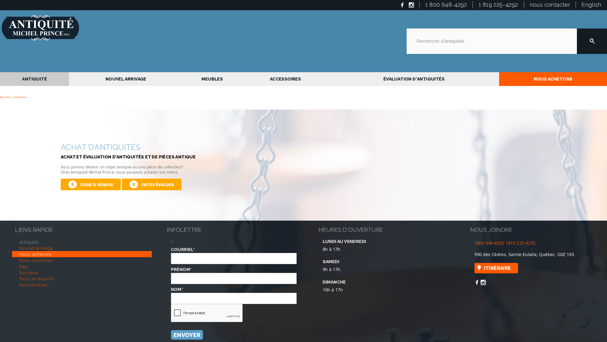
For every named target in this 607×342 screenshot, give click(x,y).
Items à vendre (92, 183)
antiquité (34, 78)
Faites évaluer (153, 183)
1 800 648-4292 (446, 4)
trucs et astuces (36, 277)
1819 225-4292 (520, 241)
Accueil (5, 95)
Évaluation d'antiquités (413, 78)
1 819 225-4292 (498, 4)
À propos (28, 271)
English (591, 4)
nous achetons (553, 78)
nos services (33, 283)
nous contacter (550, 4)
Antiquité (19, 95)
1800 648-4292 (489, 241)
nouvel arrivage (127, 78)
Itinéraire (497, 266)
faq (23, 264)
